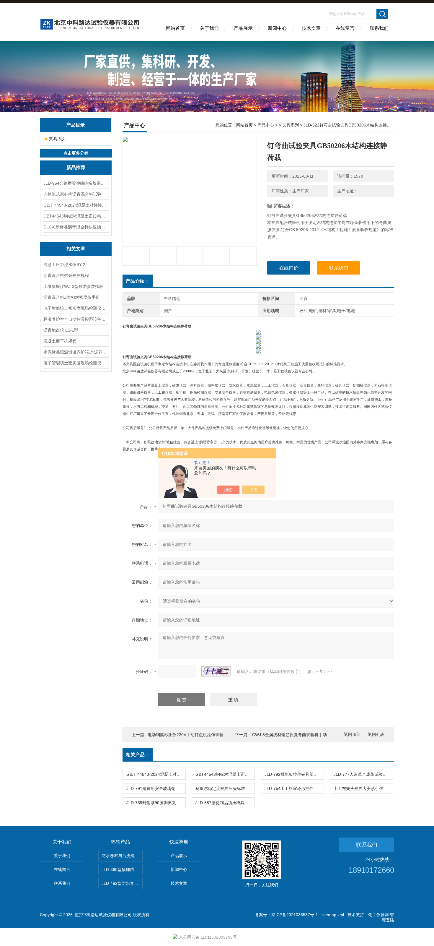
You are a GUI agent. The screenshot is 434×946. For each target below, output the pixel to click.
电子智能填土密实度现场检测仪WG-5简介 (75, 308)
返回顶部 (352, 734)
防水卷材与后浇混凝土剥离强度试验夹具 (122, 855)
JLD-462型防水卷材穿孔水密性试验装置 (122, 883)
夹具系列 (57, 138)
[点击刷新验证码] (216, 671)
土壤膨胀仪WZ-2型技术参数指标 (73, 286)
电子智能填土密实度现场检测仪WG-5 (75, 363)
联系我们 (379, 28)
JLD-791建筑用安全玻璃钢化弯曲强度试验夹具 (155, 788)
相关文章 (75, 248)
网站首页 (175, 28)
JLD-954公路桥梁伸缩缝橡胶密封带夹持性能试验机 (75, 183)
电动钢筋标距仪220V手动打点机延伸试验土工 (190, 734)
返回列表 (376, 734)
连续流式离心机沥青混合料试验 (72, 194)
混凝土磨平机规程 (59, 341)
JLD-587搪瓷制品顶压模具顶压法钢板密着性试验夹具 (224, 802)
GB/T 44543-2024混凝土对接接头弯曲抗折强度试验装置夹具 (75, 205)
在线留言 (345, 28)
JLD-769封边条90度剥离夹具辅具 (155, 802)
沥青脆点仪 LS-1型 (60, 330)
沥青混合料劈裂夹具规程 (66, 275)
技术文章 (311, 28)
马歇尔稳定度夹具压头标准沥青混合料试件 (224, 788)
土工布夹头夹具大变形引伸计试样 (363, 788)
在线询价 (288, 267)
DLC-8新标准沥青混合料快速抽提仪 (75, 227)
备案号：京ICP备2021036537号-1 (286, 914)
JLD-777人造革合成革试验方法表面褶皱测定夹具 (363, 774)
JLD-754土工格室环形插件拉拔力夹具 (294, 788)
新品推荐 (75, 167)
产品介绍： (137, 280)
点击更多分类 (75, 153)
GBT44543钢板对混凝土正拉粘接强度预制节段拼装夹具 (75, 216)
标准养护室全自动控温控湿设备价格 (75, 319)
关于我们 (209, 28)
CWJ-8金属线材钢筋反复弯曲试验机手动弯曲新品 (297, 734)
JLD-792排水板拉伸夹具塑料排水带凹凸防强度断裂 (294, 774)
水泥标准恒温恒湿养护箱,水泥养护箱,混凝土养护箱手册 (75, 352)
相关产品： (137, 754)
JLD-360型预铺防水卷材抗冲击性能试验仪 (122, 869)
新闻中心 (277, 28)
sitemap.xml (333, 914)
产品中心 (265, 125)
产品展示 (243, 28)
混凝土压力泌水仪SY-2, (65, 264)
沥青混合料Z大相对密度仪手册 (71, 297)
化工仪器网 (378, 914)
